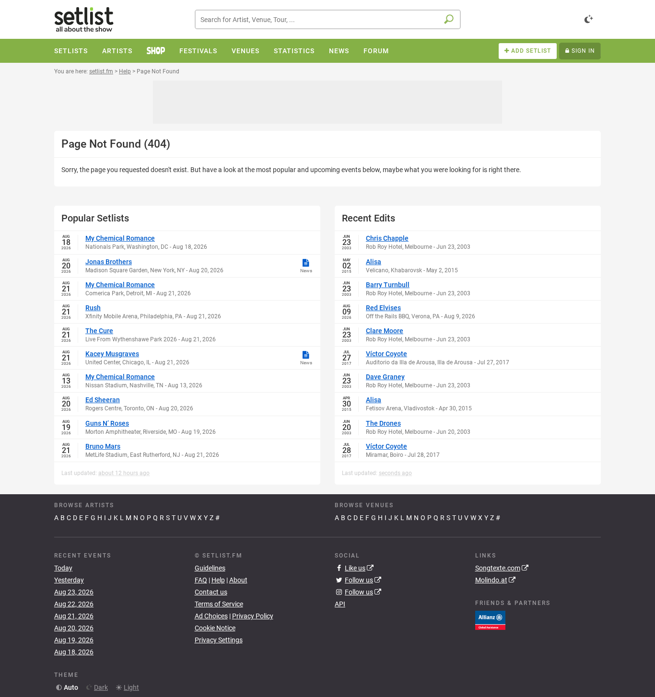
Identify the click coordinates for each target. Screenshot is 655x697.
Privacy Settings (219, 640)
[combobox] (328, 19)
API (340, 604)
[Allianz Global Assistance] (490, 620)
